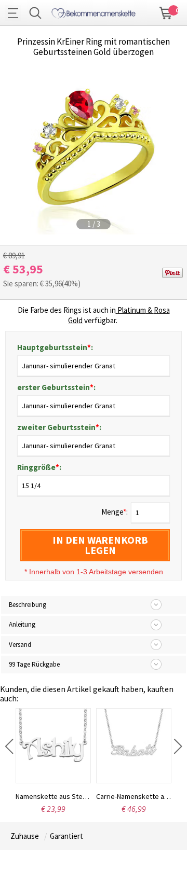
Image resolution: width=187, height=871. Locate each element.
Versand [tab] (20, 644)
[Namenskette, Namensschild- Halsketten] (93, 11)
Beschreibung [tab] (27, 604)
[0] (166, 12)
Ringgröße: (39, 467)
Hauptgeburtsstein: (55, 347)
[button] (9, 746)
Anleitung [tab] (22, 624)
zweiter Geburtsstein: (59, 427)
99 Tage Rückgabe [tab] (34, 664)
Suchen (35, 13)
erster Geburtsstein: (56, 387)
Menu (15, 13)
